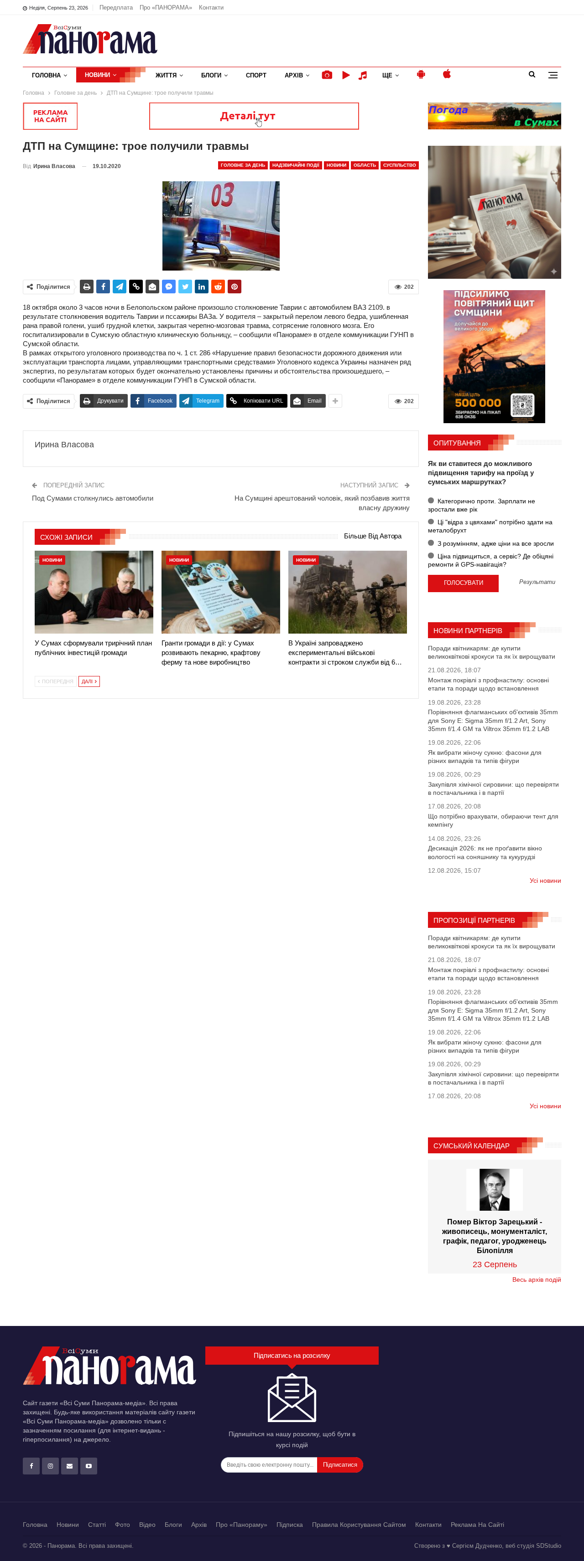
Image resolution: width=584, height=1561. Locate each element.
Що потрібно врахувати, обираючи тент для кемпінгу (493, 820)
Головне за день (243, 165)
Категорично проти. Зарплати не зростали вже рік (481, 505)
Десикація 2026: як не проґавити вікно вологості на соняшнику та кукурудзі (485, 852)
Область (365, 165)
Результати (537, 582)
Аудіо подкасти (364, 75)
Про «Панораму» (241, 1524)
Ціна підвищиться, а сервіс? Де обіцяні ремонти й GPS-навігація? (490, 560)
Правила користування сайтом (359, 1524)
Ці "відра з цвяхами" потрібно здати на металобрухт (490, 526)
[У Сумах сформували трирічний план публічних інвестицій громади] (94, 592)
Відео (147, 1524)
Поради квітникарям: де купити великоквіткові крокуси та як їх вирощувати (491, 652)
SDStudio (548, 1545)
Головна (46, 75)
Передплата (116, 7)
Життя (166, 75)
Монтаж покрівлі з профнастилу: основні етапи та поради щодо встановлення (488, 684)
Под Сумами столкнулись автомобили (92, 498)
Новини (97, 75)
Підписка (289, 1524)
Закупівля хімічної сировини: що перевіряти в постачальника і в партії (493, 788)
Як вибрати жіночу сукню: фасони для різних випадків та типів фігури (485, 756)
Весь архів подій (536, 1279)
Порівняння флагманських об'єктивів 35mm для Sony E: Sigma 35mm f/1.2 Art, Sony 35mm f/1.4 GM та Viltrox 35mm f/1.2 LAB (493, 720)
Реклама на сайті (477, 1524)
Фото (122, 1524)
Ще (387, 75)
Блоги (211, 75)
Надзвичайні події (295, 165)
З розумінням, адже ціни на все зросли (495, 543)
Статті (97, 1524)
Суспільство (399, 165)
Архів (294, 75)
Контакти (211, 7)
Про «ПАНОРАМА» (166, 7)
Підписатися (340, 1464)
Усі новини (545, 880)
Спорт (256, 75)
